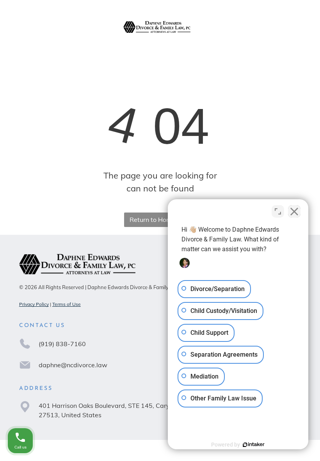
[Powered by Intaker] (253, 444)
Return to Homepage (160, 219)
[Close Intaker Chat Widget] (294, 211)
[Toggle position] (278, 211)
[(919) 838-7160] (25, 31)
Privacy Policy (34, 304)
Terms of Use (66, 304)
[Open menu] (295, 27)
